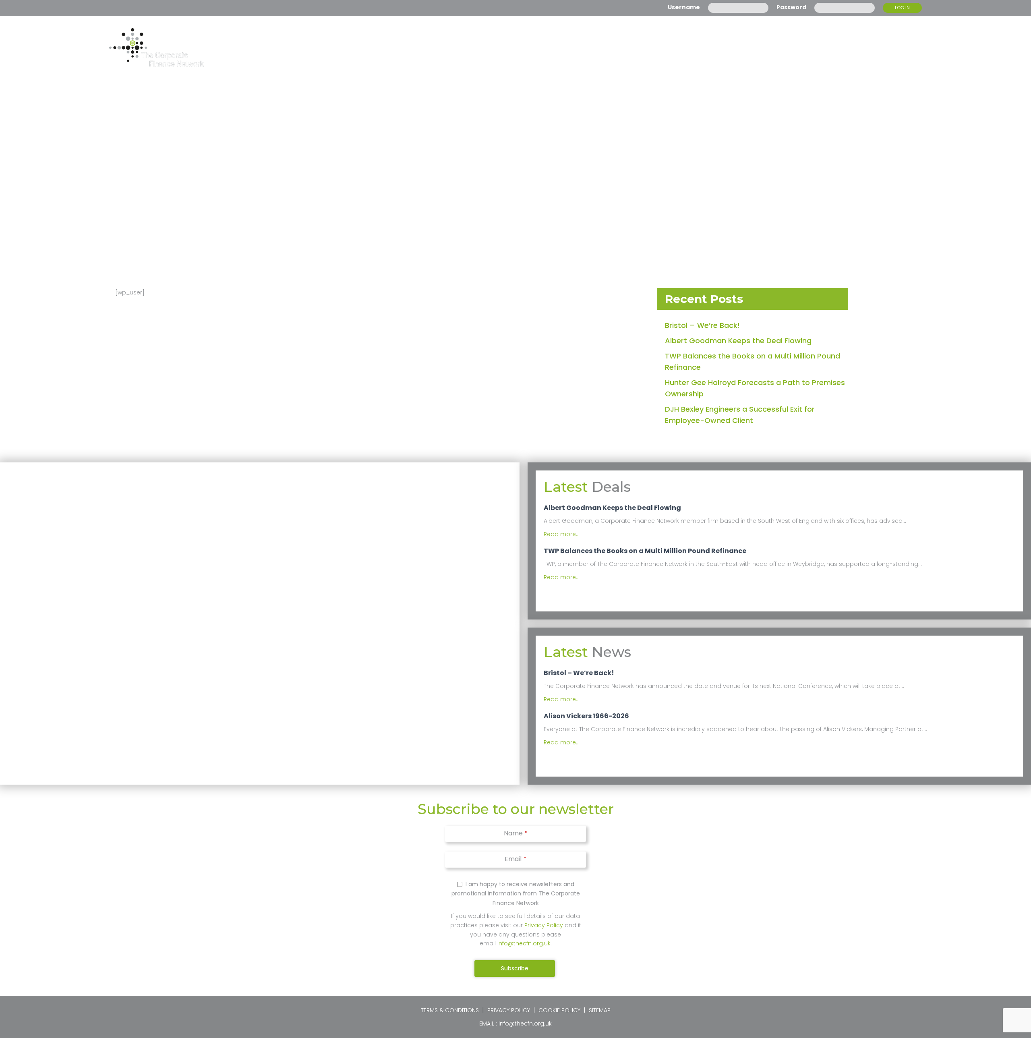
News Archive (741, 47)
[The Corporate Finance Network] (156, 47)
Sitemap (600, 1010)
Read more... (562, 534)
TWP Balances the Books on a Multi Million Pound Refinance (645, 551)
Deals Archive (823, 47)
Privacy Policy (543, 925)
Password (791, 7)
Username (684, 7)
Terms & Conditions (450, 1010)
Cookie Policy (559, 1010)
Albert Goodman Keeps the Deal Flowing (738, 341)
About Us (666, 47)
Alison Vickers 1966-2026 (586, 716)
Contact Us (898, 47)
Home (612, 47)
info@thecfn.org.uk (524, 943)
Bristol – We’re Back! (702, 325)
